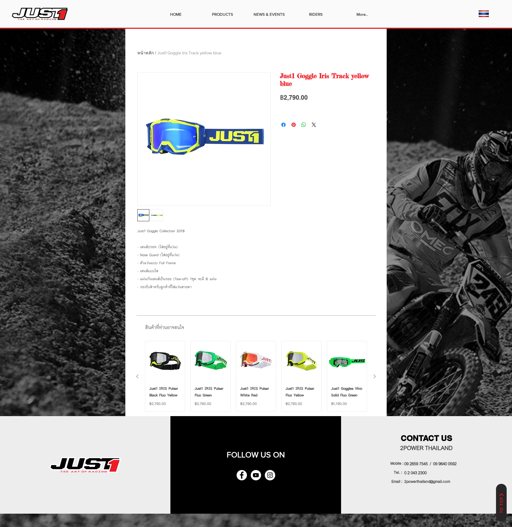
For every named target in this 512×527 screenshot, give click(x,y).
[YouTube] (256, 475)
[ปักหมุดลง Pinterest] (293, 125)
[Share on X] (314, 125)
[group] (256, 376)
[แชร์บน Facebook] (283, 125)
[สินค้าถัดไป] (374, 376)
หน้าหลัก (145, 53)
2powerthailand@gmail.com (427, 481)
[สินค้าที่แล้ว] (137, 376)
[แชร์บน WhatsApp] (304, 125)
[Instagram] (270, 475)
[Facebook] (242, 475)
